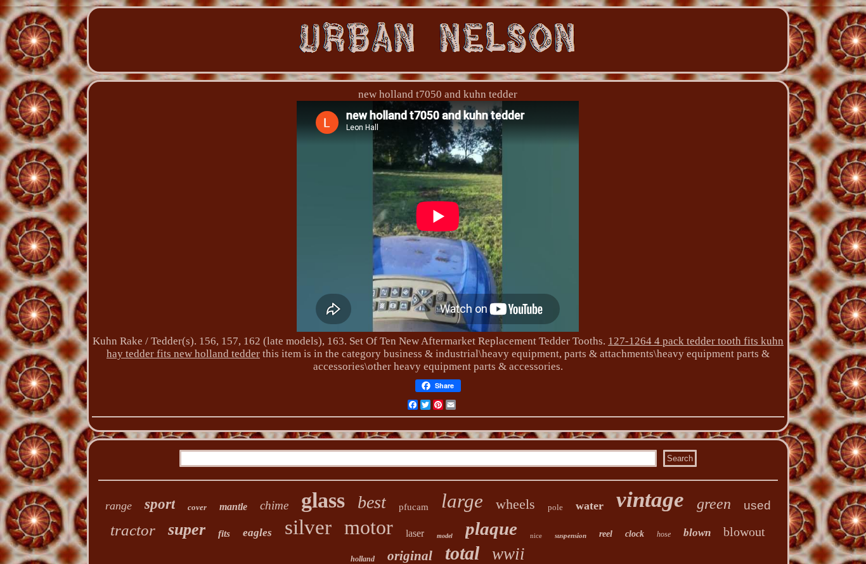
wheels (515, 504)
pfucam (414, 507)
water (590, 505)
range (118, 505)
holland (363, 558)
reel (605, 534)
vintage (650, 499)
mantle (233, 506)
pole (555, 507)
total (462, 552)
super (186, 529)
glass (323, 500)
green (714, 503)
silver (308, 527)
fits (224, 533)
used (757, 505)
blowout (744, 532)
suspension (570, 535)
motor (368, 527)
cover (197, 507)
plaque (491, 528)
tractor (132, 530)
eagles (257, 533)
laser (415, 533)
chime (274, 505)
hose (664, 534)
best (372, 502)
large (462, 501)
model (445, 535)
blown (697, 533)
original (409, 555)
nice (536, 535)
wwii (508, 553)
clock (634, 534)
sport (160, 504)
